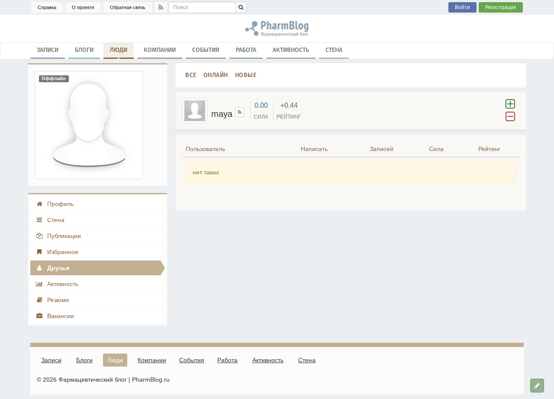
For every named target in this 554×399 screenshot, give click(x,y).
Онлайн (215, 75)
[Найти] (240, 7)
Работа (246, 50)
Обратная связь (127, 7)
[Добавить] (537, 386)
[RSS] (161, 7)
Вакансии (59, 315)
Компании (160, 50)
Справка (47, 7)
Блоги (84, 50)
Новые (246, 75)
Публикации (63, 235)
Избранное (61, 251)
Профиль (59, 203)
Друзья (57, 267)
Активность (291, 50)
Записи (47, 50)
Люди (118, 50)
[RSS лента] (239, 112)
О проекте (83, 7)
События (205, 50)
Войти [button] (462, 7)
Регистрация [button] (500, 7)
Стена (333, 50)
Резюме (57, 299)
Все (190, 75)
